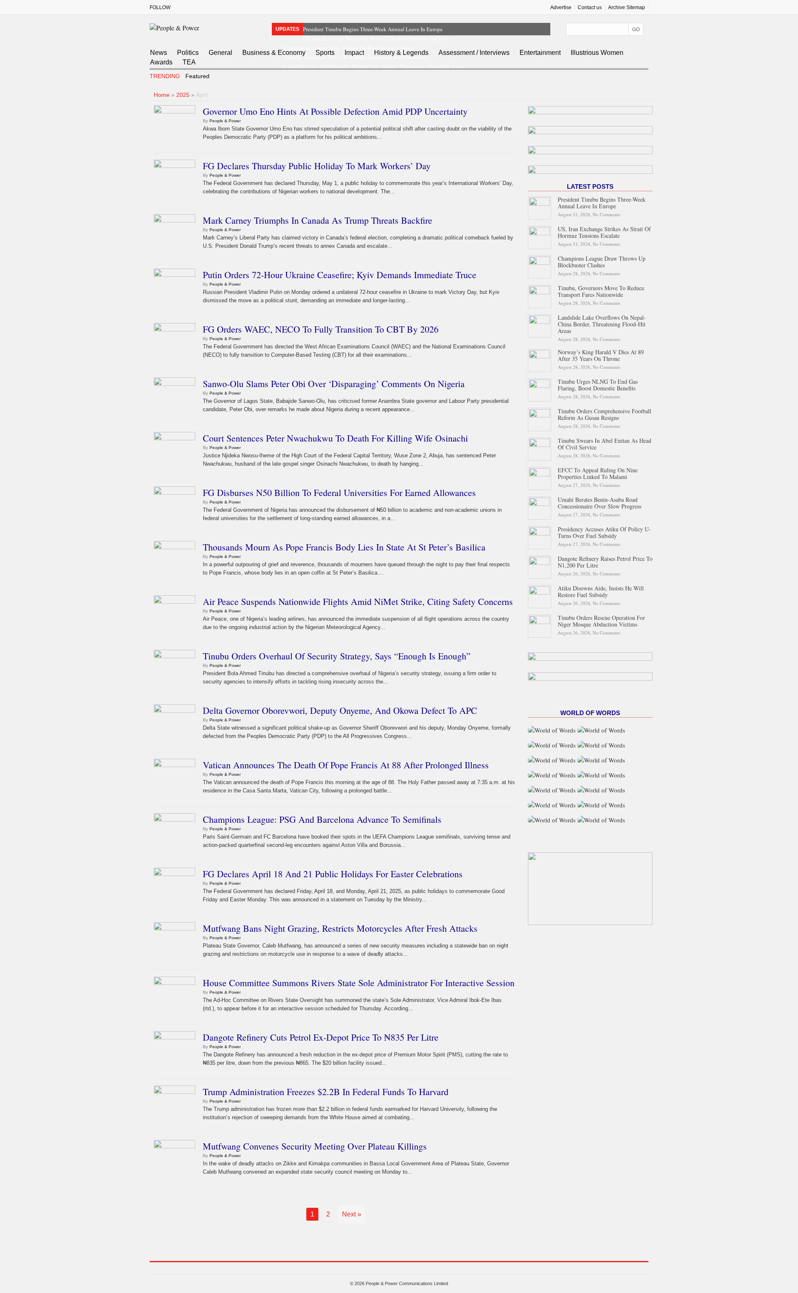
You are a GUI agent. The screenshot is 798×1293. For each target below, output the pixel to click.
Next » (351, 1214)
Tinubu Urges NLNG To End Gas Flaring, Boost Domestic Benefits (598, 385)
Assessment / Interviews (474, 52)
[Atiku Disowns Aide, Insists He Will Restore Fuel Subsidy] (539, 595)
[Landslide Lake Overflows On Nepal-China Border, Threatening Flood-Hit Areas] (539, 325)
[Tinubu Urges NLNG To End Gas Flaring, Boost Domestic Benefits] (539, 388)
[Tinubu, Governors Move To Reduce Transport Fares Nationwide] (539, 295)
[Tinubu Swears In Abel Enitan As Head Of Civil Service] (539, 447)
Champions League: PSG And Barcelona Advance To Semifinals (322, 819)
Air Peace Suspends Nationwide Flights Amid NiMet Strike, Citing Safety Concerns (358, 601)
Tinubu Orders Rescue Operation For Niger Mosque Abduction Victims (601, 621)
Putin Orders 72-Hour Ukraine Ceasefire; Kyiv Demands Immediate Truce (339, 275)
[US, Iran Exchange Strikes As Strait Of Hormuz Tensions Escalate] (539, 236)
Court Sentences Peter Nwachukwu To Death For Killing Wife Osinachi (335, 438)
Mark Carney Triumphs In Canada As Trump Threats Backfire (317, 220)
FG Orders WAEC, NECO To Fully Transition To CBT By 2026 (320, 329)
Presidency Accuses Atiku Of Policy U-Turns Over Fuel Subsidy (604, 532)
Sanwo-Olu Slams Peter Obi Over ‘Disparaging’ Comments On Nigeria (334, 384)
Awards (161, 62)
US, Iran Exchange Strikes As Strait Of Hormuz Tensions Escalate (375, 38)
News (158, 52)
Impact (354, 52)
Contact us (590, 7)
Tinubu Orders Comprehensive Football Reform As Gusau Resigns (604, 414)
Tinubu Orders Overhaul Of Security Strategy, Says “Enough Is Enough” (336, 656)
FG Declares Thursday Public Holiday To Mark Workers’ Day (317, 166)
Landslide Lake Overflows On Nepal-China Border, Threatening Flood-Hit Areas (602, 324)
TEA (189, 62)
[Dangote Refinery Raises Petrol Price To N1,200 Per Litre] (539, 565)
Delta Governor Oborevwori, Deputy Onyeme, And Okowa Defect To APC (340, 710)
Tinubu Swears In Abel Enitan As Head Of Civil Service (604, 444)
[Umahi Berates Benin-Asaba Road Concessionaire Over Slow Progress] (539, 506)
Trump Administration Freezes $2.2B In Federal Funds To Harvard (325, 1092)
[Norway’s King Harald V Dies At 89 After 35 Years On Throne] (539, 359)
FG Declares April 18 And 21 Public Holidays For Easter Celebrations (333, 874)
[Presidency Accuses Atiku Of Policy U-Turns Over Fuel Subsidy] (539, 536)
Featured (197, 76)
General (220, 52)
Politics (188, 52)
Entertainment (540, 52)
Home (162, 94)
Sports (325, 52)
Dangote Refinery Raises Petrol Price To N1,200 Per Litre (605, 562)
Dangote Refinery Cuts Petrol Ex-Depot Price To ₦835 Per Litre (320, 1037)
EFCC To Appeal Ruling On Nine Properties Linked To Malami (598, 473)
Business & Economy (273, 52)
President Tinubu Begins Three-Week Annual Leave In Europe (373, 29)
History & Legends (401, 52)
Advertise (560, 7)
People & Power (225, 120)
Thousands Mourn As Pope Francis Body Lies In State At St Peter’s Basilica (344, 547)
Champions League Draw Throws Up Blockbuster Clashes (601, 261)
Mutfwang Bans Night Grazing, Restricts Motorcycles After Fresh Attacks (340, 928)
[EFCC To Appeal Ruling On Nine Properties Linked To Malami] (539, 477)
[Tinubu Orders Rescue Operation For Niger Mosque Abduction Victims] (539, 624)
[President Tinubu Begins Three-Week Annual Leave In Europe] (539, 206)
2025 (183, 94)
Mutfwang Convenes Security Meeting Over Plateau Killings (315, 1146)
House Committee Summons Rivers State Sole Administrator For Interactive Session (359, 983)
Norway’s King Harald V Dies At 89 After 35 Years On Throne (601, 355)
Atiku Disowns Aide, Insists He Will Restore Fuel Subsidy (601, 591)
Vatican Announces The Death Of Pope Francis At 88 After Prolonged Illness (346, 765)
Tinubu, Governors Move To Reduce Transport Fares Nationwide (601, 291)
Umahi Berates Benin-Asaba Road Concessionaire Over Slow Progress (599, 503)
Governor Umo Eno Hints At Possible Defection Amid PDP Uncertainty (335, 111)
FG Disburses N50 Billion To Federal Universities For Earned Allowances (339, 492)
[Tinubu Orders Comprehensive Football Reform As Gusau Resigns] (539, 418)
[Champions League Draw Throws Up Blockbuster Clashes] (539, 266)
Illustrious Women (597, 52)
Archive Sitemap (626, 7)
